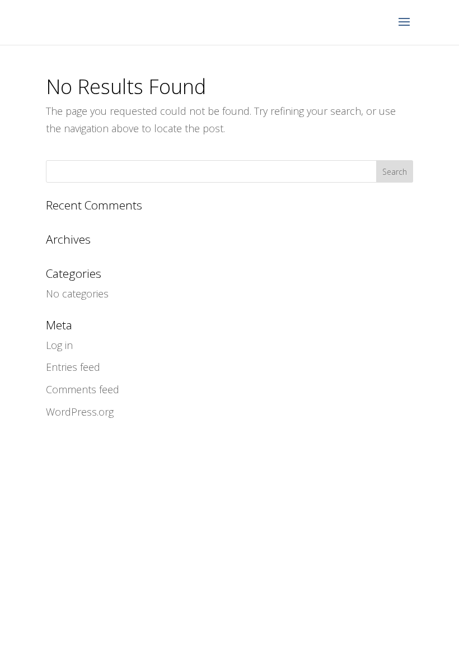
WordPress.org (80, 411)
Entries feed (73, 367)
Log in (59, 345)
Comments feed (82, 389)
